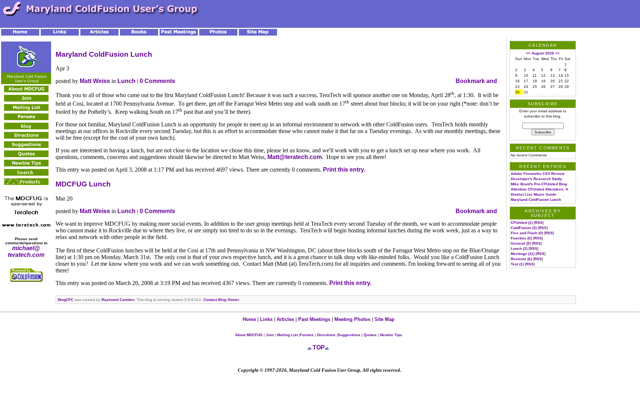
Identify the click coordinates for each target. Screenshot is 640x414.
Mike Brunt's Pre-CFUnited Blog (539, 184)
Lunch (126, 81)
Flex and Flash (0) (527, 233)
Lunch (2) (519, 248)
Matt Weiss (95, 81)
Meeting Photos (352, 319)
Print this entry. (344, 169)
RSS (539, 223)
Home (249, 319)
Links (266, 319)
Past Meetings (314, 319)
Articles (286, 319)
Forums (307, 335)
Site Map (384, 319)
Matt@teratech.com (294, 157)
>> (557, 53)
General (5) (521, 243)
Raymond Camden (117, 300)
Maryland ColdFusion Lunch (104, 54)
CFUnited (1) (522, 223)
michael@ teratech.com (26, 251)
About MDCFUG (249, 335)
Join (270, 335)
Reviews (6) (521, 259)
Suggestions (349, 335)
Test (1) (517, 264)
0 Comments (157, 81)
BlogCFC (65, 300)
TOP (319, 347)
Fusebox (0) (521, 238)
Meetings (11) (522, 254)
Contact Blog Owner (221, 300)
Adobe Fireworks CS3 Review (537, 174)
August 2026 (542, 53)
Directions (326, 335)
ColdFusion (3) (524, 228)
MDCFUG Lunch (83, 184)
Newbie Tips (391, 335)
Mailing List (287, 335)
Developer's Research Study (536, 179)
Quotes (370, 335)
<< (528, 53)
